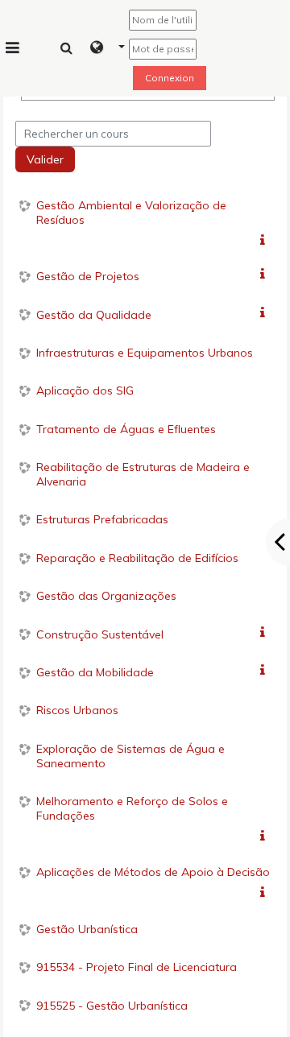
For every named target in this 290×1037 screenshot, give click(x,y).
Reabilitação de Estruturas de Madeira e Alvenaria (143, 474)
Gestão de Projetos (87, 276)
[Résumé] (265, 240)
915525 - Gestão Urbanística (112, 1005)
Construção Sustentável (100, 634)
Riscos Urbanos (77, 710)
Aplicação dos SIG (85, 390)
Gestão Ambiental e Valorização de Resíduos (131, 212)
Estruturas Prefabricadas (102, 519)
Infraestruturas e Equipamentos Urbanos (144, 352)
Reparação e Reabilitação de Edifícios (137, 558)
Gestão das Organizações (106, 596)
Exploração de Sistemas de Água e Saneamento (130, 756)
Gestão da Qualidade (93, 315)
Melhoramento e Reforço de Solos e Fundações (132, 808)
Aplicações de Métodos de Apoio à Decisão (153, 872)
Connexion (169, 78)
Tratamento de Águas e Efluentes (126, 429)
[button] (107, 48)
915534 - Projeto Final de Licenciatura (136, 967)
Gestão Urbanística (87, 929)
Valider (45, 159)
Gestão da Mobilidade (95, 672)
